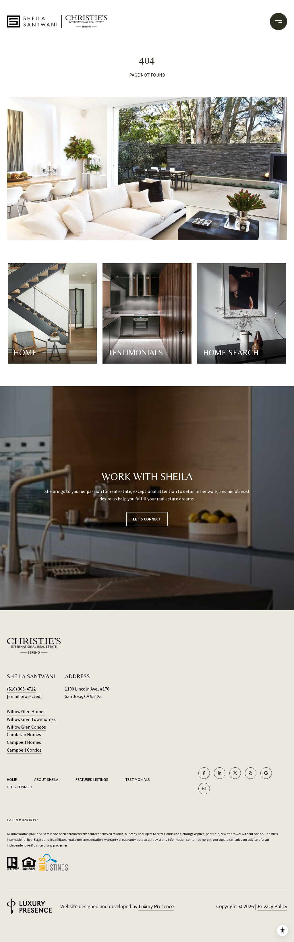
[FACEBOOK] (204, 773)
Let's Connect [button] (147, 519)
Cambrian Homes (24, 734)
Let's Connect (20, 787)
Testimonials (137, 779)
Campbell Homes (24, 742)
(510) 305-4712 (21, 689)
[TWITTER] (235, 773)
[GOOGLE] (266, 773)
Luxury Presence (156, 906)
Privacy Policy (272, 906)
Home (12, 779)
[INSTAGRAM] (204, 788)
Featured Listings (92, 779)
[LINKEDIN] (219, 773)
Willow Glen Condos (26, 727)
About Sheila (46, 779)
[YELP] (250, 773)
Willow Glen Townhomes (31, 719)
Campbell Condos (24, 750)
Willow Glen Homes (26, 711)
